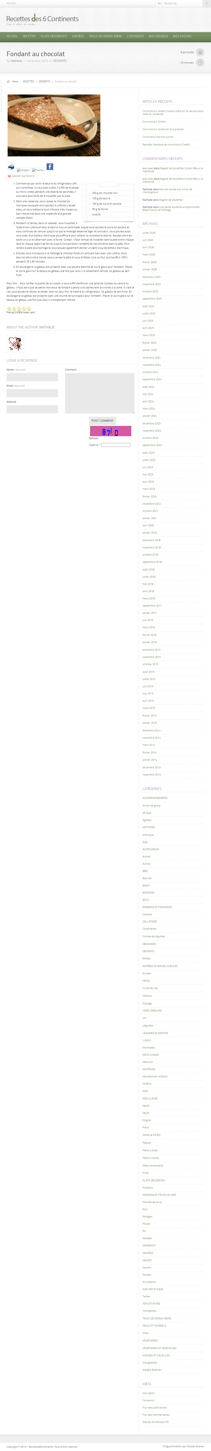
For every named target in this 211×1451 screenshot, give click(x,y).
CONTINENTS (135, 36)
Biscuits (147, 878)
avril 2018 (148, 591)
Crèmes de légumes (154, 936)
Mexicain (148, 1062)
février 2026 (149, 262)
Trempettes (149, 1311)
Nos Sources (158, 36)
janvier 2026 (150, 269)
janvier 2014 (150, 760)
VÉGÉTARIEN (150, 1340)
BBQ (145, 871)
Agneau (147, 820)
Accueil (11, 3)
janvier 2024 (150, 416)
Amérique (148, 835)
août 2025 (148, 306)
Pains (146, 1127)
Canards (147, 914)
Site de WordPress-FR (156, 1422)
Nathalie (16, 61)
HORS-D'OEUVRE (152, 1010)
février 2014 (149, 752)
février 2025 (149, 343)
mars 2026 (149, 254)
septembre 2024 (152, 379)
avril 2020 (148, 525)
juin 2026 (148, 240)
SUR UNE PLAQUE (153, 1289)
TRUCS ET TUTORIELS (154, 1326)
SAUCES (147, 1260)
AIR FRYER (149, 827)
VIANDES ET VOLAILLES (156, 1355)
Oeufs (146, 1106)
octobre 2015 (150, 664)
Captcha (93, 445)
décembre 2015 (152, 650)
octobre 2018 (150, 555)
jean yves (148, 168)
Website (11, 402)
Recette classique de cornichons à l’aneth (166, 144)
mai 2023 (148, 474)
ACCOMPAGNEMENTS (155, 798)
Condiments (149, 929)
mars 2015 (149, 708)
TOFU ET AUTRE (151, 1303)
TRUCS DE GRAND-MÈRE (105, 36)
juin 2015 (148, 686)
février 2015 (149, 715)
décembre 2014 (152, 730)
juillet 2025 (149, 313)
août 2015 (148, 672)
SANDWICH (149, 1245)
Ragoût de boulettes (171, 200)
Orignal (147, 1120)
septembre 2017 (152, 605)
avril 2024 (148, 401)
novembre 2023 (152, 431)
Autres (146, 856)
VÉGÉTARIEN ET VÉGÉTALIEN (159, 1348)
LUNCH (147, 1040)
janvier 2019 (150, 532)
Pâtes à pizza (150, 1150)
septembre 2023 (152, 445)
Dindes (146, 958)
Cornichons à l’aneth (154, 121)
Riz (144, 1231)
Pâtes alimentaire (153, 1165)
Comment (70, 369)
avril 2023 (148, 482)
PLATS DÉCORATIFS (54, 36)
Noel (145, 1091)
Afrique (147, 813)
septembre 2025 (152, 299)
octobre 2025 (150, 291)
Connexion (149, 1400)
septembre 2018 (152, 562)
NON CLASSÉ (150, 1098)
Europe (147, 973)
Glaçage (147, 1003)
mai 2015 (148, 693)
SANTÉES (78, 36)
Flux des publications (155, 1407)
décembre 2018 (152, 540)
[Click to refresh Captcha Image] (110, 431)
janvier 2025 (150, 350)
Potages (147, 1216)
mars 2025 (149, 335)
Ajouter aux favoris (23, 176)
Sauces (147, 1267)
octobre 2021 (150, 511)
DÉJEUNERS (149, 944)
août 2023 (148, 453)
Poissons (148, 1188)
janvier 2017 (150, 613)
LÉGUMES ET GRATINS (155, 1033)
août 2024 (148, 387)
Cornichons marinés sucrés (158, 137)
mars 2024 (149, 408)
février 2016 (149, 635)
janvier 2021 (150, 518)
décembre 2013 (152, 767)
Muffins (147, 1084)
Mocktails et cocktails (155, 1076)
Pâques (147, 1143)
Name (16, 369)
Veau (146, 1333)
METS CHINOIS (151, 1055)
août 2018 (148, 569)
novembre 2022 (152, 504)
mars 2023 (149, 489)
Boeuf (146, 885)
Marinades (149, 1047)
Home (15, 81)
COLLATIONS (150, 921)
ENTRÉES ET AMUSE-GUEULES (160, 966)
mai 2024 (148, 394)
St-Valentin (149, 1282)
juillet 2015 (149, 679)
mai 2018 (148, 584)
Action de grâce (152, 805)
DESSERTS (60, 61)
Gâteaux (147, 996)
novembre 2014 (152, 738)
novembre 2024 (152, 365)
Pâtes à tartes (151, 1158)
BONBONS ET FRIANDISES (157, 907)
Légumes (148, 1025)
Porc (145, 1209)
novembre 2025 (152, 284)
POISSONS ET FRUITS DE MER (159, 1195)
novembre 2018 (152, 547)
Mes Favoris (182, 36)
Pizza (146, 1173)
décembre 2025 (152, 277)
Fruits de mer (150, 988)
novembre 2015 (152, 657)
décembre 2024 (152, 358)
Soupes (147, 1275)
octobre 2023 (150, 438)
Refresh (93, 438)
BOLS (146, 900)
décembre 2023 (152, 423)
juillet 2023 (149, 460)
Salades (147, 1238)
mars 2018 (149, 598)
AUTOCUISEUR (151, 849)
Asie (145, 842)
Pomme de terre (152, 1202)
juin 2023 (148, 467)
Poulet (146, 1224)
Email (16, 386)
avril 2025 (148, 328)
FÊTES (146, 981)
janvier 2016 (150, 642)
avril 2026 (148, 247)
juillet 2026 (149, 233)
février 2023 (149, 496)
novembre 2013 (152, 774)
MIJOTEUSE (149, 1069)
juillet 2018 (149, 577)
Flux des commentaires (156, 1415)
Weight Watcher (152, 1370)
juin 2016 (148, 620)
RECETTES (29, 36)
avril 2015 (148, 701)
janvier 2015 (150, 723)
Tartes (146, 1296)
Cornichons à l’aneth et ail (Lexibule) (163, 129)
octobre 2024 (150, 372)
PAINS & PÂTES (152, 1135)
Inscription (149, 1393)
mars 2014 (149, 745)
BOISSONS (148, 892)
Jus (144, 1018)
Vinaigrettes (150, 1362)
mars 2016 (149, 627)
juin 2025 (148, 321)
